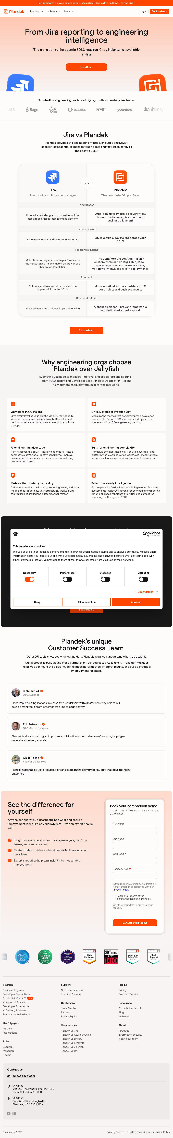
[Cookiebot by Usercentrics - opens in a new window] (145, 534)
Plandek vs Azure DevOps (76, 1034)
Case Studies (69, 1008)
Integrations (10, 1032)
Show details (145, 591)
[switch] (67, 579)
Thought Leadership (130, 1008)
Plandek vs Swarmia (72, 1042)
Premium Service (71, 994)
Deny (37, 602)
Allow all (136, 602)
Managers (9, 1050)
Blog (121, 1012)
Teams (7, 1055)
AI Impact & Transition (15, 1002)
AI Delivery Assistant (15, 1010)
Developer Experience (16, 1006)
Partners (66, 1012)
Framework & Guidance (16, 1014)
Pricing (123, 990)
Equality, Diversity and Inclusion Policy (148, 1132)
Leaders (8, 1046)
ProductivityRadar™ (14, 998)
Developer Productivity (16, 994)
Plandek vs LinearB (72, 1038)
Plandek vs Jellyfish (72, 1046)
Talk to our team (128, 1038)
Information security (130, 1034)
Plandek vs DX (69, 1050)
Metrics (7, 1028)
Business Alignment (14, 990)
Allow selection (87, 602)
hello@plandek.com (24, 1075)
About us (124, 1030)
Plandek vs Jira (69, 1030)
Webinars (124, 1016)
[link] (14, 11)
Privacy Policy (115, 1132)
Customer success (72, 990)
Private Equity (69, 1016)
